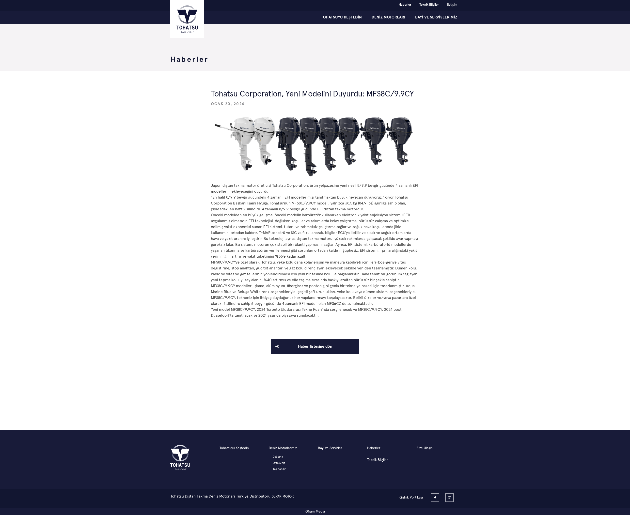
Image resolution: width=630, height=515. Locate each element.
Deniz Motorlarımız (283, 448)
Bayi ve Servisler (330, 448)
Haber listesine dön (315, 346)
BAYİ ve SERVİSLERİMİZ (436, 17)
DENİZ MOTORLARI (388, 17)
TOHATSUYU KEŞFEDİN (341, 17)
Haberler (405, 4)
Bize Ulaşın (424, 448)
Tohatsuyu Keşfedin (234, 448)
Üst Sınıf (278, 456)
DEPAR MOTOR (282, 496)
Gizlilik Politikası (411, 497)
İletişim (452, 4)
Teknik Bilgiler (429, 4)
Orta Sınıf (279, 463)
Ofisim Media (315, 511)
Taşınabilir (279, 469)
